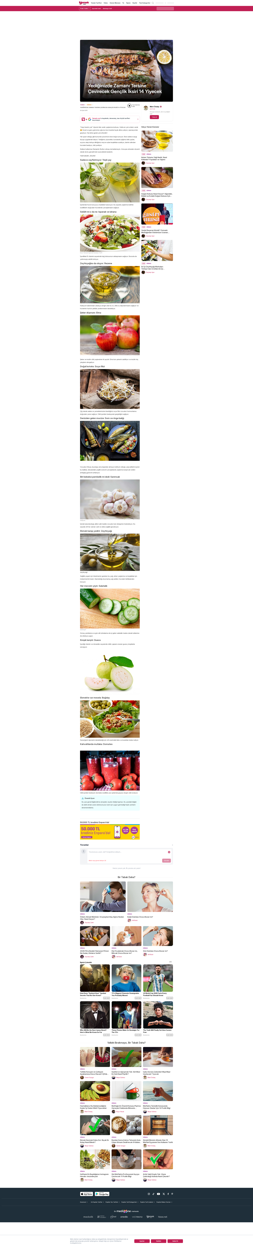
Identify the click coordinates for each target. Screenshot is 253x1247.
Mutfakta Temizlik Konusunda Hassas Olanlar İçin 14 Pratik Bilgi (156, 1107)
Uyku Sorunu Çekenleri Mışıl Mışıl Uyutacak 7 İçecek (156, 1073)
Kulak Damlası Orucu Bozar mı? (140, 917)
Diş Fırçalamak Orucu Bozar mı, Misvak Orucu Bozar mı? (124, 952)
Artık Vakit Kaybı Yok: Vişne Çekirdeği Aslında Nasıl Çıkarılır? (156, 1175)
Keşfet (135, 3)
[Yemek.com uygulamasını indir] (86, 1194)
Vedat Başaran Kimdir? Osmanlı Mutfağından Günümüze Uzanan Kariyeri (154, 231)
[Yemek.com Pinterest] (172, 1194)
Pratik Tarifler (84, 8)
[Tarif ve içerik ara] (153, 3)
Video (106, 3)
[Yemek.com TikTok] (153, 1194)
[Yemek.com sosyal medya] (124, 1211)
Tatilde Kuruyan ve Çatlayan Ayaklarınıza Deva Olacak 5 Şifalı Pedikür (93, 1073)
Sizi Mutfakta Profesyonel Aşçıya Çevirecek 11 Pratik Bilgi (125, 1175)
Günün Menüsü (115, 3)
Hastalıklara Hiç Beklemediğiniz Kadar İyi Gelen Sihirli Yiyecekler (93, 1107)
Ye (123, 3)
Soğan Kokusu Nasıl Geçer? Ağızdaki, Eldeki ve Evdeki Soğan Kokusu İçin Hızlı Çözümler (156, 195)
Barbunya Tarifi (107, 8)
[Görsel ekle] (169, 852)
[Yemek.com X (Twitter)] (164, 1194)
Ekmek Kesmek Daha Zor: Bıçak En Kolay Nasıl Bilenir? (94, 1141)
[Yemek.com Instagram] (149, 1194)
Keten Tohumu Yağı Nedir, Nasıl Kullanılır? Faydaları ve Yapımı (154, 158)
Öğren (128, 3)
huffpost (82, 520)
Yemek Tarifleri (96, 3)
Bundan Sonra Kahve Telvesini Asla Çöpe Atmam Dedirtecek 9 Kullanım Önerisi (126, 1141)
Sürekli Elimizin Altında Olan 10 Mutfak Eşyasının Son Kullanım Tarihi (158, 1141)
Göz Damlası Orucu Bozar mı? (155, 951)
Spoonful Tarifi (96, 8)
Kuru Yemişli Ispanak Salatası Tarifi (91, 253)
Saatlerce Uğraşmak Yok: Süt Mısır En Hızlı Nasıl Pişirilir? (126, 1073)
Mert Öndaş (154, 107)
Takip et (154, 117)
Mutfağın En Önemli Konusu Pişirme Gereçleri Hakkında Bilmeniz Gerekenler (126, 1107)
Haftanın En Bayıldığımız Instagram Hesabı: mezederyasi (94, 1175)
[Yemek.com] (84, 3)
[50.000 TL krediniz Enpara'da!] (110, 832)
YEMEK (82, 105)
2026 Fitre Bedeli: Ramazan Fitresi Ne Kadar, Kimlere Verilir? (94, 952)
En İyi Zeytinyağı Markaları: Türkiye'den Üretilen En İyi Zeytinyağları (152, 268)
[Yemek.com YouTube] (158, 1194)
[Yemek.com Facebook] (168, 1194)
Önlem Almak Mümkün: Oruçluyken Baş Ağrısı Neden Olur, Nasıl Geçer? (102, 918)
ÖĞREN (89, 105)
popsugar (83, 629)
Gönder (166, 860)
